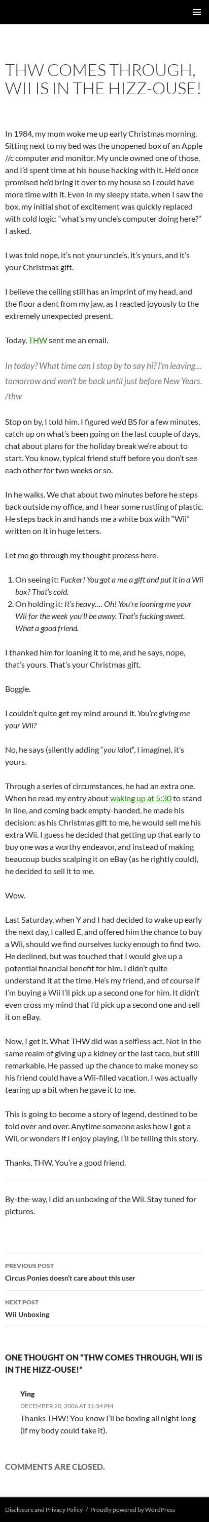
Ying (27, 1393)
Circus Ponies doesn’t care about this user (70, 1272)
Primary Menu (197, 12)
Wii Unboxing (27, 1308)
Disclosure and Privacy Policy (44, 1509)
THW (37, 340)
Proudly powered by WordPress (132, 1509)
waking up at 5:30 (140, 798)
